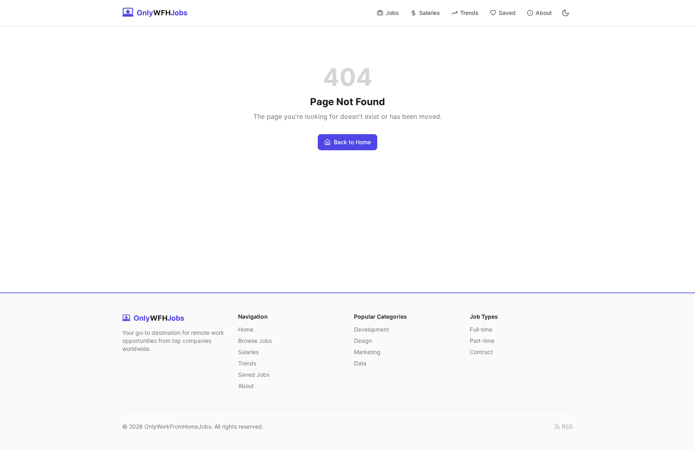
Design (363, 340)
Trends (469, 12)
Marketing (367, 351)
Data (360, 363)
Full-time (481, 329)
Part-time (482, 340)
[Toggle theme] (565, 13)
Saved (507, 12)
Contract (481, 351)
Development (371, 329)
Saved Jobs (253, 374)
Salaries (429, 12)
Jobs (392, 12)
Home (245, 329)
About (544, 12)
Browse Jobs (255, 340)
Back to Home (352, 142)
